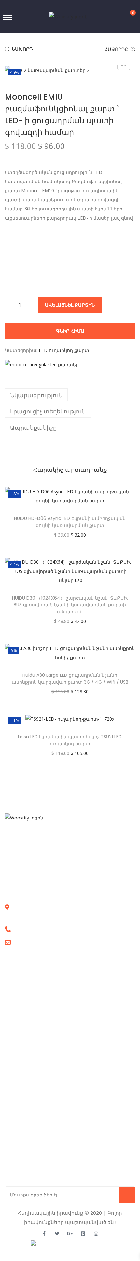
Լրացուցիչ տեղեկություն (48, 411)
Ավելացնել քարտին (70, 305)
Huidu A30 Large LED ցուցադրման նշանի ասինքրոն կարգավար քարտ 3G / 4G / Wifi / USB (70, 678)
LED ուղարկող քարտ (64, 350)
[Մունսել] (42, 364)
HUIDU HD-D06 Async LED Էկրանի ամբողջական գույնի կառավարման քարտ (70, 522)
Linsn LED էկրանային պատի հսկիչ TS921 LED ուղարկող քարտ (70, 740)
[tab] (70, 394)
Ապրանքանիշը (33, 427)
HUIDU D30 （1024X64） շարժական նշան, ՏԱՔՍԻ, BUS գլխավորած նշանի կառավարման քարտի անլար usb (70, 605)
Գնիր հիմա (70, 331)
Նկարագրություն (36, 395)
